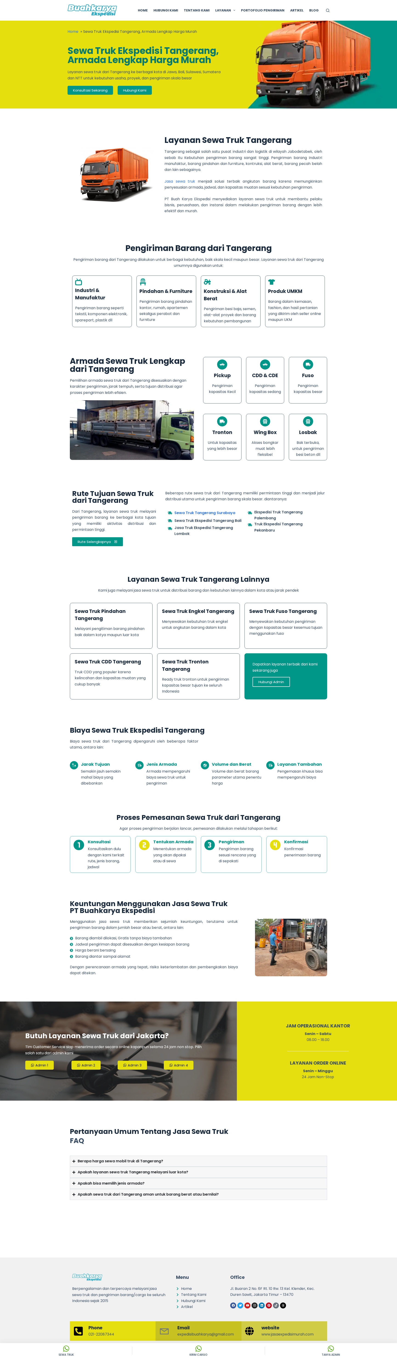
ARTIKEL (296, 10)
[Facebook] (233, 1305)
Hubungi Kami (165, 10)
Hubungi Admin (271, 681)
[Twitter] (240, 1305)
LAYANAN (223, 10)
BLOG (314, 10)
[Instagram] (255, 1305)
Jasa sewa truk (179, 181)
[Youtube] (247, 1305)
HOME (143, 10)
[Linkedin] (262, 1305)
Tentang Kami (197, 10)
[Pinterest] (269, 1305)
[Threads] (283, 1305)
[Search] (327, 10)
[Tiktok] (276, 1305)
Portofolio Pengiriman (262, 10)
